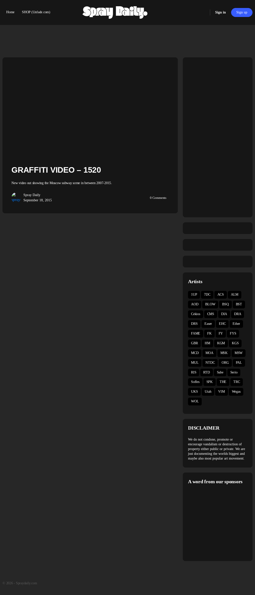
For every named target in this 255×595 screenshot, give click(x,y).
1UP (194, 294)
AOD (194, 304)
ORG (225, 362)
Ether (236, 324)
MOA (209, 353)
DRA (237, 314)
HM (207, 343)
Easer (208, 324)
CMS (210, 314)
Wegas (236, 391)
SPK (209, 382)
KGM (221, 343)
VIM (221, 391)
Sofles (195, 382)
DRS (194, 324)
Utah (208, 391)
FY (221, 333)
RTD (206, 372)
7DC (207, 294)
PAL (239, 362)
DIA (224, 314)
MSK (224, 353)
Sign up (241, 12)
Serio (234, 372)
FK (209, 333)
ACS (220, 294)
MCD (194, 353)
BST (239, 304)
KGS (235, 343)
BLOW (210, 304)
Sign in (220, 12)
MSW (239, 353)
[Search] (203, 12)
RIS (193, 372)
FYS (233, 333)
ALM (234, 294)
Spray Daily (31, 195)
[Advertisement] (221, 522)
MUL (194, 362)
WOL (195, 401)
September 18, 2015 (37, 200)
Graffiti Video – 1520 (56, 169)
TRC (236, 382)
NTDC (210, 362)
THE (223, 382)
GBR (194, 343)
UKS (194, 391)
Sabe (220, 372)
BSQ (225, 304)
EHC (222, 324)
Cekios (195, 314)
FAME (195, 333)
